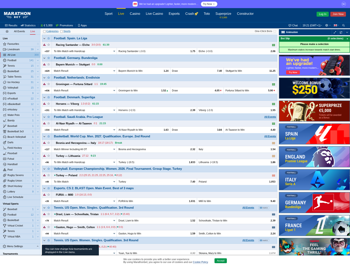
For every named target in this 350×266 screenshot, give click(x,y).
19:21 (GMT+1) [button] (311, 25)
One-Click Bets (263, 31)
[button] (328, 25)
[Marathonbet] (17, 15)
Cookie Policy (200, 262)
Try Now (207, 4)
